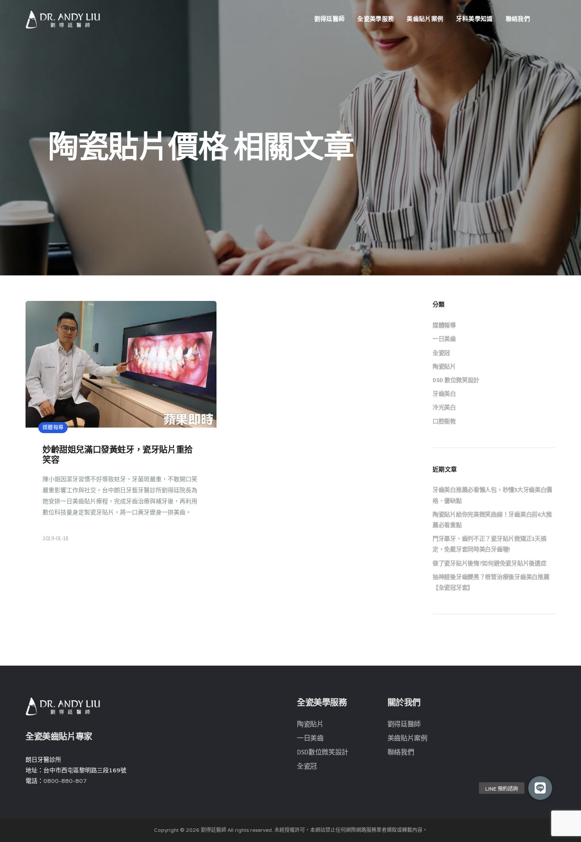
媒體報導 (444, 325)
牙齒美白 (444, 393)
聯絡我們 (518, 19)
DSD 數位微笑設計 (456, 380)
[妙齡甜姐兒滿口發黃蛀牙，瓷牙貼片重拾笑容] (121, 429)
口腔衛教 (444, 421)
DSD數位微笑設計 (322, 752)
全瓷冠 (441, 353)
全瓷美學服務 (375, 19)
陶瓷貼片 (444, 366)
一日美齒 (444, 339)
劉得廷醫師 (329, 19)
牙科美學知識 (474, 19)
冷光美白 (444, 407)
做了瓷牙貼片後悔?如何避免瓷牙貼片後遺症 (489, 563)
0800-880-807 (65, 781)
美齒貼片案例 (425, 19)
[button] (540, 788)
